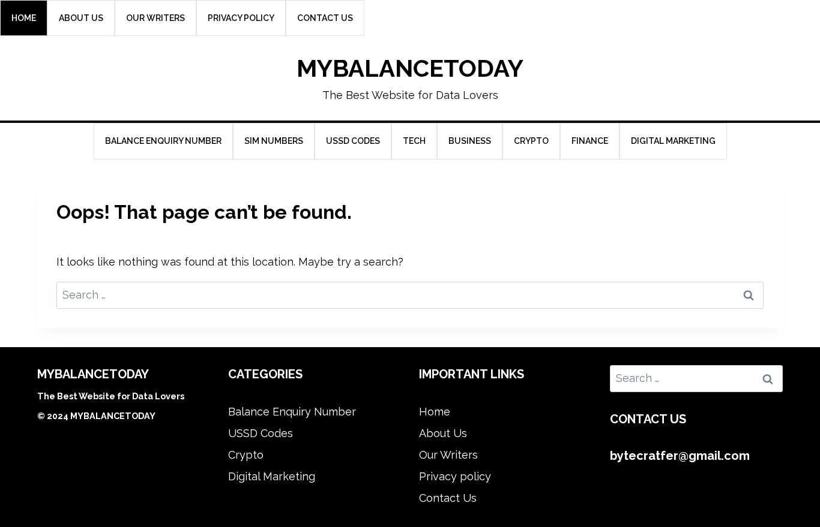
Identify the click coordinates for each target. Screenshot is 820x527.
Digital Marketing (673, 141)
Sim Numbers (273, 141)
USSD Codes (353, 141)
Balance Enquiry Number (163, 141)
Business (469, 141)
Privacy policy (241, 18)
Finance (589, 141)
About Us (81, 18)
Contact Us (325, 18)
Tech (414, 141)
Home (23, 18)
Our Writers (155, 18)
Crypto (531, 141)
